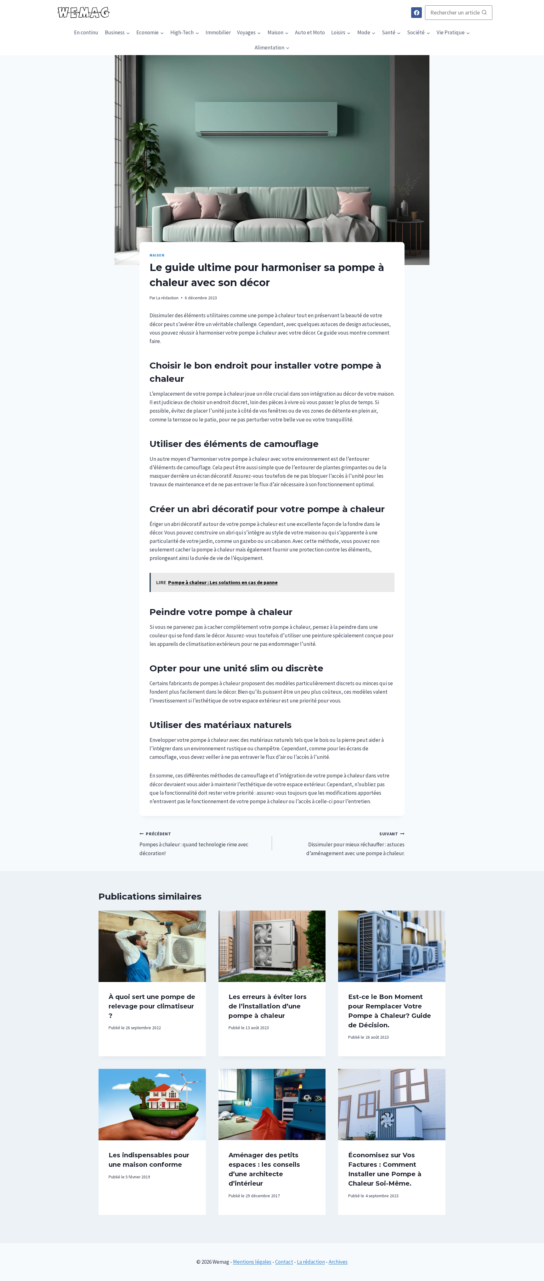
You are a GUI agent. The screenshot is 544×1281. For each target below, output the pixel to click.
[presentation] (152, 946)
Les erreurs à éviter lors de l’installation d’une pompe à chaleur (268, 1006)
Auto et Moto (310, 32)
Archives (338, 1261)
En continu (86, 32)
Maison (157, 255)
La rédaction (167, 298)
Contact (284, 1261)
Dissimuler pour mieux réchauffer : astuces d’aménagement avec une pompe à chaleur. (355, 844)
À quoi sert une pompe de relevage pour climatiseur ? (152, 1006)
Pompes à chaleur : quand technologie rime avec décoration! (193, 844)
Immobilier (218, 32)
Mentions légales (252, 1261)
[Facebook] (416, 12)
